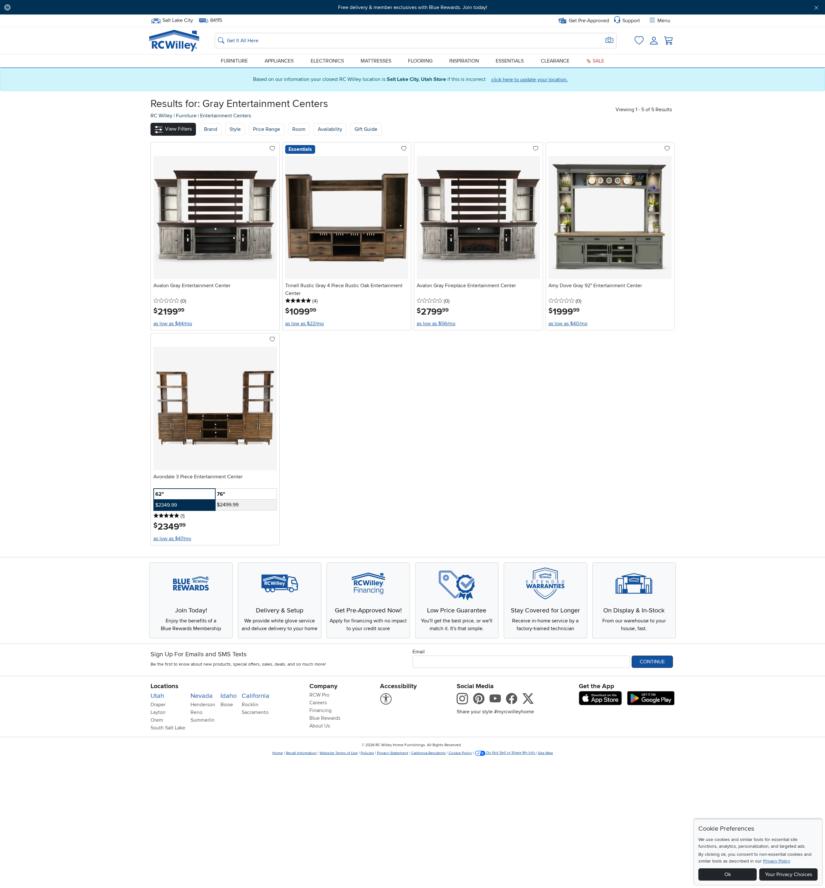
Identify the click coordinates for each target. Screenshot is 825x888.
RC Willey (161, 115)
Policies (367, 752)
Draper (158, 704)
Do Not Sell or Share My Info (510, 752)
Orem (156, 720)
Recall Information (301, 752)
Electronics (327, 61)
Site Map (545, 752)
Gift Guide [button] (365, 129)
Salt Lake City (177, 20)
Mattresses (376, 61)
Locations (164, 686)
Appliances (279, 61)
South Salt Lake (167, 728)
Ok (727, 874)
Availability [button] (330, 129)
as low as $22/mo (304, 323)
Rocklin (250, 704)
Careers (318, 702)
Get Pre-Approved (589, 20)
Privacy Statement (392, 752)
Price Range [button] (266, 129)
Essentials (510, 61)
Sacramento (255, 712)
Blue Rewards (324, 718)
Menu (663, 20)
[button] (78, 7)
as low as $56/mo (436, 323)
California (255, 696)
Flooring (420, 61)
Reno (196, 712)
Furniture (234, 61)
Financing (320, 710)
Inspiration (464, 61)
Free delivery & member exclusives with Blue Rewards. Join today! (412, 7)
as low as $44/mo (172, 323)
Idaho (228, 696)
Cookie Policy (460, 752)
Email (418, 652)
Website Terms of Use (339, 752)
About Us (319, 726)
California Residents (428, 752)
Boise (226, 704)
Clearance (555, 61)
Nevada (201, 696)
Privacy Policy (776, 861)
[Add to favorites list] (272, 149)
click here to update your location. (529, 79)
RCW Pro (319, 695)
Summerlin (202, 720)
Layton (158, 712)
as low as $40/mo (567, 323)
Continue (652, 662)
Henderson (202, 704)
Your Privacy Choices (788, 874)
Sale (597, 61)
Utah (157, 696)
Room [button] (299, 129)
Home (277, 752)
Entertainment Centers (225, 115)
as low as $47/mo (172, 538)
